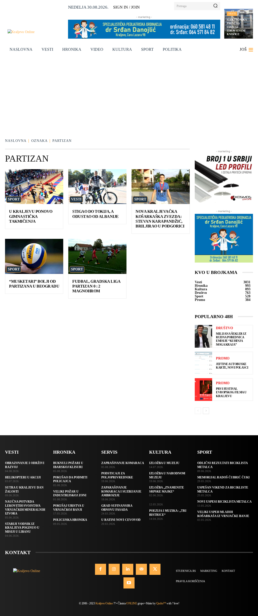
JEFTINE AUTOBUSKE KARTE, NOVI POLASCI (232, 365)
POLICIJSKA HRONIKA (70, 520)
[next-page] (206, 410)
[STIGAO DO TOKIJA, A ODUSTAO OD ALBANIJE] (97, 186)
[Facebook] (100, 569)
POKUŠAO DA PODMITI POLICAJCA (70, 479)
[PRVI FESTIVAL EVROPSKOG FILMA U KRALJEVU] (203, 389)
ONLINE (131, 603)
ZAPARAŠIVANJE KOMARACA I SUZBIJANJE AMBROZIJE (121, 491)
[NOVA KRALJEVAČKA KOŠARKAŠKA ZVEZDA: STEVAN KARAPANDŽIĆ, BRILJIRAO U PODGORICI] (161, 186)
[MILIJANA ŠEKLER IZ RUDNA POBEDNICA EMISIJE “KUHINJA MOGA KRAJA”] (203, 336)
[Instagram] (114, 569)
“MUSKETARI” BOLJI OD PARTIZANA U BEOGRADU (34, 283)
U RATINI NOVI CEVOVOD (121, 520)
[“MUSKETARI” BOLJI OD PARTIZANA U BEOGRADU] (34, 256)
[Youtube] (129, 582)
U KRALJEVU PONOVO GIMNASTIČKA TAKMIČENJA (30, 216)
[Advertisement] (129, 94)
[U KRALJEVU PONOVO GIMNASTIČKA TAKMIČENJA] (34, 186)
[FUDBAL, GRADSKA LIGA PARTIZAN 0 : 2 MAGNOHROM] (97, 256)
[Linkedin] (127, 569)
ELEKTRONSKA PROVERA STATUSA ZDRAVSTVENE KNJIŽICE (237, 27)
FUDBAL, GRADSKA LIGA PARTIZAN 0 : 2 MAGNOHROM (96, 286)
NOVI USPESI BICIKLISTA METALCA (224, 501)
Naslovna (15, 141)
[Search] (215, 6)
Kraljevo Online (104, 603)
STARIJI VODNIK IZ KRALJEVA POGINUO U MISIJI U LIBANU (22, 527)
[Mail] (141, 569)
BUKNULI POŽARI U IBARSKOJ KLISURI (68, 465)
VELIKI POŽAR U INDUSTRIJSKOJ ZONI (69, 493)
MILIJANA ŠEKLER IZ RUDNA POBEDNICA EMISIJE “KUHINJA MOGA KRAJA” (231, 339)
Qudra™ (161, 603)
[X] (154, 569)
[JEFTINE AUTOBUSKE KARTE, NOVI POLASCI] (203, 363)
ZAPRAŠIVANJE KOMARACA (122, 463)
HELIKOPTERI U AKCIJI (23, 477)
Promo (223, 358)
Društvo (224, 328)
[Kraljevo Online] (36, 32)
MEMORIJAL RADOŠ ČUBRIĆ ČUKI (223, 477)
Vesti (232, 13)
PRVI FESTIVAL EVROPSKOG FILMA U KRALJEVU (231, 392)
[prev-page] (198, 410)
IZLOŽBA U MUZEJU (164, 463)
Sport (14, 199)
